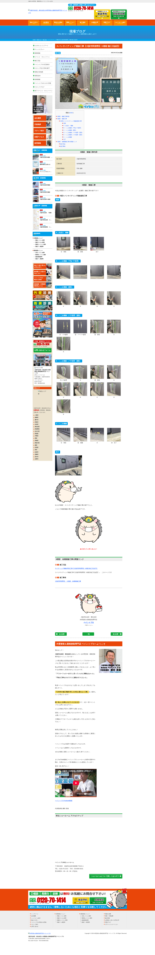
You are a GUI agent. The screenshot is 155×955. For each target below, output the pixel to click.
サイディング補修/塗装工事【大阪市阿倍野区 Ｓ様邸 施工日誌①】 (76, 568)
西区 (36, 438)
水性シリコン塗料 (40, 252)
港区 (36, 445)
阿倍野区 (37, 429)
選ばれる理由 (58, 23)
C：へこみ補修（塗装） (70, 130)
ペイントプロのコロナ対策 (43, 83)
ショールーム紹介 (120, 23)
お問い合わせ (34, 926)
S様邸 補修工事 (62, 118)
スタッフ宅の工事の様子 (42, 68)
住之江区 (37, 431)
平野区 (36, 436)
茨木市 (36, 456)
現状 (64, 123)
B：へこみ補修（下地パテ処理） (72, 128)
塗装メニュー (70, 23)
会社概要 (37, 118)
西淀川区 (37, 443)
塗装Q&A (37, 75)
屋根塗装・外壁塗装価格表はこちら (39, 285)
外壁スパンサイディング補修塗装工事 (71, 121)
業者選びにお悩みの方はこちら (39, 272)
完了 (64, 139)
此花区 (36, 447)
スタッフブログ (39, 87)
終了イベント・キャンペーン (43, 90)
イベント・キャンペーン (42, 57)
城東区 (36, 417)
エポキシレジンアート (41, 45)
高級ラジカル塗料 (40, 242)
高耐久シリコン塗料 (40, 244)
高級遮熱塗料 (38, 256)
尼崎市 (36, 454)
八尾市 (36, 415)
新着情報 (37, 53)
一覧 (88, 634)
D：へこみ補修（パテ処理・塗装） (73, 132)
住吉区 (36, 424)
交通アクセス (39, 137)
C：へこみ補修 (67, 137)
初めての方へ (34, 23)
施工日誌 (58, 53)
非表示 (71, 112)
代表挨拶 (37, 124)
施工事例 (82, 23)
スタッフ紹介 (39, 131)
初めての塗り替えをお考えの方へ (39, 266)
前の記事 (115, 634)
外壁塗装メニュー (60, 914)
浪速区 (36, 440)
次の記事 (61, 634)
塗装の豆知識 (39, 72)
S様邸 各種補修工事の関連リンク (67, 141)
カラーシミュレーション (111, 924)
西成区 (36, 433)
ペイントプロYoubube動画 (63, 800)
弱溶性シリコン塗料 (40, 254)
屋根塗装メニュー (85, 914)
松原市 (36, 452)
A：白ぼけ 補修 (68, 125)
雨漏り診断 (108, 914)
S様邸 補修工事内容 (63, 116)
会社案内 (46, 23)
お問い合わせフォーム (42, 350)
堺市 (36, 449)
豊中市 (36, 419)
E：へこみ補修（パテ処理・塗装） (73, 134)
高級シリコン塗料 (40, 240)
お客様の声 (94, 23)
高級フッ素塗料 (39, 246)
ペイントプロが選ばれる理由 (38, 278)
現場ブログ (107, 23)
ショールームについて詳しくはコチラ (105, 876)
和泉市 (36, 422)
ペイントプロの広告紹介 (42, 64)
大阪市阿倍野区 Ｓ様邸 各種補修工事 (68, 581)
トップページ (34, 914)
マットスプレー (39, 49)
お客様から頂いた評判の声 (112, 920)
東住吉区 (37, 426)
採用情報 (37, 79)
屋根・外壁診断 (109, 916)
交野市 (36, 459)
